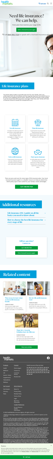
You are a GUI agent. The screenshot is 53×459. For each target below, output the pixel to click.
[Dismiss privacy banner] (51, 445)
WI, (27, 374)
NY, (46, 371)
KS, (32, 369)
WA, (48, 372)
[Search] (48, 3)
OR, (30, 372)
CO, (35, 367)
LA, (36, 369)
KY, (34, 369)
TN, (39, 372)
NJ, (40, 371)
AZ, (31, 367)
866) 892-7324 (13, 34)
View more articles (26, 347)
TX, (41, 372)
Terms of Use (35, 451)
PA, (32, 372)
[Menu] (51, 3)
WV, (30, 374)
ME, (40, 369)
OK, (28, 372)
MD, (38, 369)
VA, (44, 372)
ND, (34, 371)
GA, (45, 367)
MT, (30, 371)
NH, (38, 371)
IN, (30, 369)
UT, (43, 372)
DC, (39, 367)
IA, (48, 367)
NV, (44, 371)
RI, (33, 372)
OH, (49, 371)
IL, (29, 369)
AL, (27, 367)
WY (31, 374)
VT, (46, 372)
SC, (35, 372)
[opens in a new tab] (48, 359)
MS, (28, 371)
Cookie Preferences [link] (19, 405)
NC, (32, 371)
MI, (42, 369)
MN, (44, 369)
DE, (41, 367)
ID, (27, 369)
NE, (36, 371)
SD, (37, 372)
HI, (46, 367)
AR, (29, 367)
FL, (43, 367)
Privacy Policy (25, 451)
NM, (42, 371)
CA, (33, 367)
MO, (47, 369)
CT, (37, 367)
